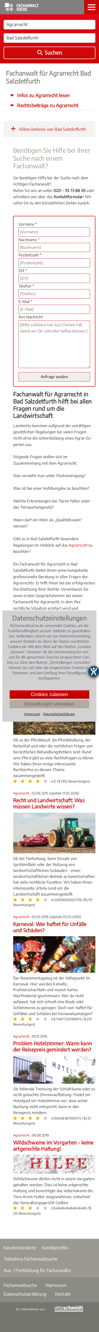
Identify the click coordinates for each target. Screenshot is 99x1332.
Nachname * (29, 239)
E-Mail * (26, 301)
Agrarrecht (78, 545)
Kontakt (62, 1294)
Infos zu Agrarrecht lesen (43, 95)
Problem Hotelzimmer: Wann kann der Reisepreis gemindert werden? (52, 1046)
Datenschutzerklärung (25, 1294)
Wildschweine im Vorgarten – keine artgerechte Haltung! (53, 1145)
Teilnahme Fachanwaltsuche (30, 1258)
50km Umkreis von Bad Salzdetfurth (52, 129)
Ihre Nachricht (31, 317)
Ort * (23, 270)
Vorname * (28, 224)
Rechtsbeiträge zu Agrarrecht (47, 105)
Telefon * (26, 286)
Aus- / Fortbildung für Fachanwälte (37, 1270)
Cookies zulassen (49, 694)
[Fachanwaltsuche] (22, 9)
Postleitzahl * (30, 255)
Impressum (56, 1285)
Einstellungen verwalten (49, 704)
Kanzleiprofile (55, 1247)
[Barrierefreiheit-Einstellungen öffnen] (93, 671)
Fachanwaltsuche (20, 1285)
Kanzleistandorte (20, 1247)
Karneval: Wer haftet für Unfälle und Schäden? (50, 927)
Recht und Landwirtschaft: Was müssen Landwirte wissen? (49, 803)
